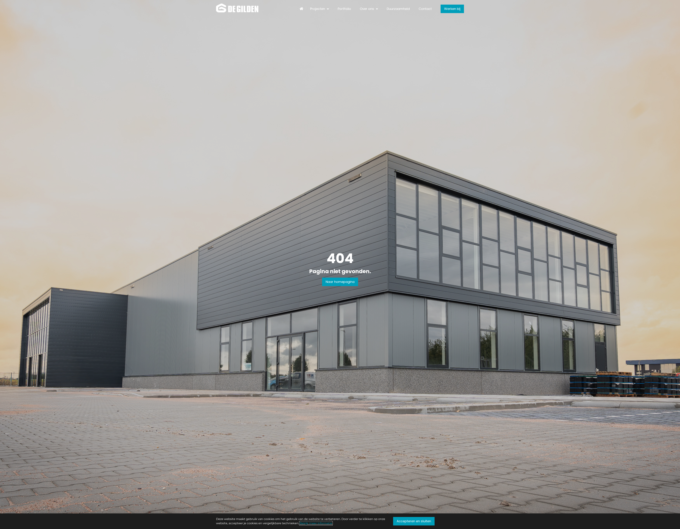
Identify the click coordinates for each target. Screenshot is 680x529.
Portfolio (344, 9)
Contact (425, 9)
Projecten (317, 9)
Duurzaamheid (398, 9)
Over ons (367, 9)
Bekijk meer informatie (316, 523)
